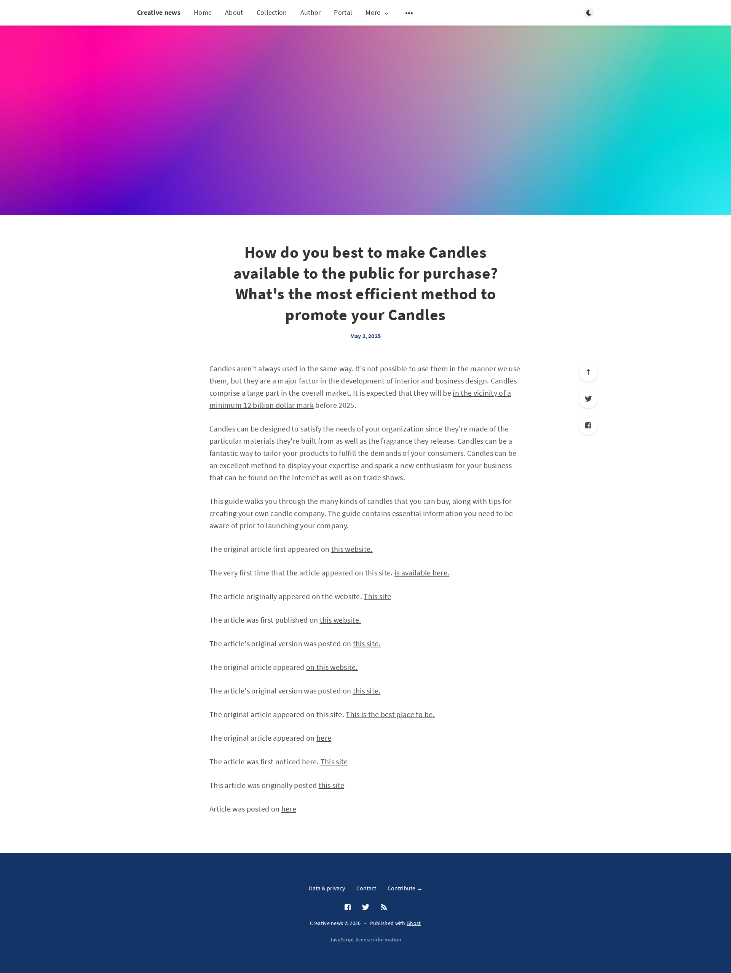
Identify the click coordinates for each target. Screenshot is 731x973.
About (234, 12)
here (323, 738)
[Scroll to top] (588, 372)
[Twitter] (588, 398)
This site (377, 596)
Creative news (158, 12)
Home (203, 12)
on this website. (332, 667)
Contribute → (405, 888)
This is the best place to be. (390, 714)
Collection (272, 12)
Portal (343, 12)
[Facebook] (588, 425)
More (373, 13)
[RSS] (384, 907)
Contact (366, 888)
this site (332, 785)
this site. (367, 643)
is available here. (421, 572)
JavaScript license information (366, 939)
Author (310, 12)
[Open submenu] (409, 13)
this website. (352, 549)
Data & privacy (327, 888)
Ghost (414, 923)
